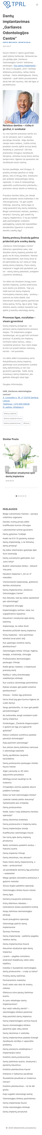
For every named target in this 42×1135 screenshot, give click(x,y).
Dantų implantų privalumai (15, 1112)
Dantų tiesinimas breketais (15, 819)
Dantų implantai (10, 42)
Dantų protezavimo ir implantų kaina (20, 824)
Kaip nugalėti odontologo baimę (18, 1094)
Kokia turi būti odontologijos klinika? (19, 795)
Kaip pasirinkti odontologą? (15, 743)
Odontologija (24, 42)
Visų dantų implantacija (24, 65)
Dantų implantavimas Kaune (16, 944)
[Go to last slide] (7, 469)
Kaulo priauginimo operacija (16, 919)
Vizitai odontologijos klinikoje (16, 1107)
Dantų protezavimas (12, 807)
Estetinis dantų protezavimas (16, 1057)
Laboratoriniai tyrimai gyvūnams (18, 530)
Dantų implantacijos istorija (15, 828)
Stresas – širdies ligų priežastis (17, 695)
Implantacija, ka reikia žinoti (16, 626)
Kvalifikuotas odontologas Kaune (18, 833)
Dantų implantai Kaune (13, 418)
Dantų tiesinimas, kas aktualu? (17, 857)
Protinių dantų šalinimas (14, 976)
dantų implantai (10, 413)
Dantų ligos (8, 894)
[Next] (35, 469)
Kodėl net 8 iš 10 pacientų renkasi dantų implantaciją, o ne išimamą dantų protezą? (18, 542)
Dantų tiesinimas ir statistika (16, 1033)
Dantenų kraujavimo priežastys (17, 899)
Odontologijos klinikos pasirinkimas (19, 1098)
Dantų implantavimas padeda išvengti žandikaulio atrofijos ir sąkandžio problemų (20, 1041)
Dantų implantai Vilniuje (14, 853)
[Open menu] (37, 4)
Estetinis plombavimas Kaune (16, 1069)
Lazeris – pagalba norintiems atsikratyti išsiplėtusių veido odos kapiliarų (18, 960)
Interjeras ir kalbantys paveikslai (18, 1074)
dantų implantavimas (12, 423)
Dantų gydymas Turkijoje (14, 534)
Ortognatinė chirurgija (13, 606)
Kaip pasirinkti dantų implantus (17, 1016)
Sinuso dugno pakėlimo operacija (18, 886)
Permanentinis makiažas (14, 980)
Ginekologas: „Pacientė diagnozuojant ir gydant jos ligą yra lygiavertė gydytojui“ (20, 727)
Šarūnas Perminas (11, 931)
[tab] (16, 496)
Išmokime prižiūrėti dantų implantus (19, 630)
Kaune (26, 423)
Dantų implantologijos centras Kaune (20, 1021)
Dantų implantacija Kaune (15, 1103)
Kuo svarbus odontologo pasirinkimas (20, 683)
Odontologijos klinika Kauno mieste (19, 890)
